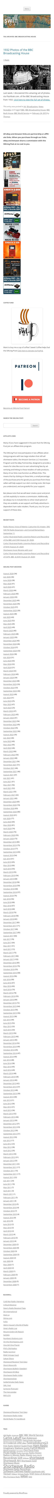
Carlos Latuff (12, 1438)
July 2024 (7, 657)
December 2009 (9, 1244)
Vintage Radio (23, 1474)
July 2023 (7, 697)
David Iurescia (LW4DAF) (12, 1440)
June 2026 (7, 580)
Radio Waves (26, 1455)
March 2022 (8, 751)
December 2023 (9, 681)
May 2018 (7, 905)
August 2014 (8, 1056)
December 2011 (9, 1164)
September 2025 (10, 610)
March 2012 (8, 1154)
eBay (24, 1443)
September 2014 (10, 1053)
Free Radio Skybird (12, 1445)
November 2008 (9, 1284)
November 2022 (9, 724)
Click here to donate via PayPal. (30, 350)
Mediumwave (9, 1450)
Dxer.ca (6, 1315)
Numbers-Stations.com (12, 1338)
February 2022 (9, 754)
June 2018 (7, 902)
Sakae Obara (8, 1358)
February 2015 (9, 1036)
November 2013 (9, 1087)
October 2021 (8, 768)
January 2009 (8, 1278)
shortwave (36, 1457)
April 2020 (7, 828)
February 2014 (9, 1076)
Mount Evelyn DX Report (13, 1331)
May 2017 (7, 946)
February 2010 (9, 1237)
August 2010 (8, 1217)
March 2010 (8, 1234)
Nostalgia (7, 110)
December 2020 (9, 801)
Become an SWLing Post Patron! (16, 408)
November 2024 (9, 644)
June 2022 (7, 741)
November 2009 (9, 1248)
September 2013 (10, 1093)
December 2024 (9, 640)
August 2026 (8, 573)
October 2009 (8, 1251)
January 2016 (8, 999)
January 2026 (8, 597)
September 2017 (10, 932)
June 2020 (7, 822)
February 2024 (9, 674)
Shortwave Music (11, 1463)
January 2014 (8, 1080)
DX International (10, 1311)
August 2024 (8, 654)
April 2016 (7, 989)
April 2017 (7, 949)
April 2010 (7, 1231)
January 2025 (8, 637)
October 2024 (8, 647)
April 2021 (7, 788)
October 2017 (8, 929)
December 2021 (9, 761)
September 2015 (10, 1013)
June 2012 (7, 1144)
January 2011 (8, 1201)
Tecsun (7, 1473)
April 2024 (7, 667)
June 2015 (7, 1023)
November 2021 (9, 765)
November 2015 (9, 1006)
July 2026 (7, 577)
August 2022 (8, 734)
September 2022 (10, 731)
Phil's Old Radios (10, 1348)
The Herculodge (9, 1392)
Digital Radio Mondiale (32, 1440)
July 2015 (7, 1019)
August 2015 (8, 1016)
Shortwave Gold (29, 1460)
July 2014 (7, 1060)
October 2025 (8, 607)
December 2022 (9, 721)
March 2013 (8, 1113)
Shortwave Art (12, 1460)
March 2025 (8, 630)
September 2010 (10, 1214)
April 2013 (7, 1110)
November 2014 (9, 1046)
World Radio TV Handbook (14, 1419)
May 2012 (7, 1147)
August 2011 (8, 1177)
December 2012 (9, 1123)
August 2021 (8, 775)
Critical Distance (9, 1305)
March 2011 (8, 1194)
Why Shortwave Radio (11, 1477)
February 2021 (9, 795)
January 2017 (8, 959)
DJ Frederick (9, 1442)
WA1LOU (7, 1395)
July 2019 (7, 858)
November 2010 (9, 1207)
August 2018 (8, 895)
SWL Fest (7, 1385)
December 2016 (9, 962)
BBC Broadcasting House (35, 110)
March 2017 (8, 952)
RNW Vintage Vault (11, 1355)
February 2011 (9, 1197)
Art (25, 106)
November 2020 (9, 805)
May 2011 (7, 1187)
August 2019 (8, 855)
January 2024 (8, 677)
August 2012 (8, 1137)
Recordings (10, 1458)
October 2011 (8, 1170)
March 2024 (8, 671)
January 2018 (8, 919)
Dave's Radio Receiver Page (14, 1308)
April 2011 (7, 1191)
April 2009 (7, 1268)
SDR (20, 1457)
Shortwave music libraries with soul (17, 550)
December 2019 (9, 842)
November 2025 (9, 604)
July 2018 (7, 899)
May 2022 (7, 744)
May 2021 (7, 785)
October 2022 (8, 728)
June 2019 (7, 862)
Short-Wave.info (10, 1365)
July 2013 (7, 1100)
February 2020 (9, 835)
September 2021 (10, 771)
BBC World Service (21, 113)
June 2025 (7, 620)
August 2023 (8, 694)
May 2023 (7, 704)
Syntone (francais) (10, 1388)
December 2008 (9, 1281)
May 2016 (7, 986)
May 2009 (7, 1264)
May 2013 (7, 1107)
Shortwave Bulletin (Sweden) (15, 1368)
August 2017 (8, 936)
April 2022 (7, 748)
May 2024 (7, 664)
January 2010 (8, 1241)
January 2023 (8, 718)
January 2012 (8, 1160)
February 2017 (9, 956)
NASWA (6, 1335)
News (41, 106)
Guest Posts (26, 1445)
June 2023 (7, 701)
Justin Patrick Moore (34, 1448)
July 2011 (7, 1180)
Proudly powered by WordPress (15, 1493)
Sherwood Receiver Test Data (15, 1362)
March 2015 (8, 1033)
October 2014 (8, 1050)
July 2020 (7, 818)
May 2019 (7, 865)
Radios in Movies (11, 1455)
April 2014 (7, 1070)
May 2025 (7, 624)
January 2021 (8, 798)
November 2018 (9, 885)
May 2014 (7, 1066)
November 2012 (9, 1127)
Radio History (35, 1452)
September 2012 (10, 1134)
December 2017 (9, 922)
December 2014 (9, 1043)
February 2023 (9, 714)
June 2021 (7, 781)
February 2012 (9, 1157)
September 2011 (10, 1174)
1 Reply (6, 60)
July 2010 (7, 1221)
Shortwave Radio (18, 1466)
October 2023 (8, 687)
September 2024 (10, 650)
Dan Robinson (29, 1438)
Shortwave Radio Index (12, 1375)
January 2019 (8, 879)
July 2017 (7, 939)
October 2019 (8, 848)
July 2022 (7, 738)
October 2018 (8, 889)
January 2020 (8, 838)
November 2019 (9, 845)
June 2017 (7, 942)
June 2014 (7, 1063)
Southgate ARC (38, 1471)
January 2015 (8, 1040)
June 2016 (7, 983)
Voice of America (42, 1473)
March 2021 (8, 791)
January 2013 (8, 1120)
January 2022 (8, 758)
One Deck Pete (31, 1450)
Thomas (6, 116)
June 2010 (7, 1224)
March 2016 (8, 993)
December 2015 (9, 1003)
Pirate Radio (9, 1452)
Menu (27, 9)
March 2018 (8, 912)
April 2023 (7, 708)
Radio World (37, 1455)
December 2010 (9, 1204)
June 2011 (7, 1184)
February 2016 (9, 996)
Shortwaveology (10, 1378)
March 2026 (8, 590)
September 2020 (10, 811)
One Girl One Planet (11, 1345)
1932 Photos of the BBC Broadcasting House (18, 51)
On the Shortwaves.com (13, 1341)
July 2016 (7, 979)
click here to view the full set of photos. (32, 99)
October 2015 (8, 1009)
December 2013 (9, 1083)
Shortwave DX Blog (11, 1372)
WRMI (24, 1476)
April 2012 (7, 1150)
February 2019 (9, 875)
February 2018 (9, 915)
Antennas (15, 1435)
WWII (30, 1477)
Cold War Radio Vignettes (13, 1301)
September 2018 (10, 892)
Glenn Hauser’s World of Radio (15, 1325)
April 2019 (7, 869)
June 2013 (7, 1103)
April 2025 (7, 627)
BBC (23, 110)
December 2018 (9, 882)
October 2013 (8, 1090)
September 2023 (10, 691)
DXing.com (7, 1318)
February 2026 (9, 593)
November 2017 (9, 926)
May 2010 (7, 1227)
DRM (19, 1442)
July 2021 (7, 778)
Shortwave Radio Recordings (16, 1469)
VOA (31, 1473)
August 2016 (8, 976)
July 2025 (7, 617)
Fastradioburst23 (37, 1442)
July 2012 (7, 1140)
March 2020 (8, 832)
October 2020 (8, 808)
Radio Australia (23, 1453)
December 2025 (9, 600)
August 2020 (8, 815)
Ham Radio (40, 1445)
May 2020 (7, 825)
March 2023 (8, 711)
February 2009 (9, 1274)
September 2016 (10, 973)
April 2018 (7, 909)
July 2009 (7, 1261)
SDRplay (26, 1458)
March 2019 (8, 872)
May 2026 (7, 583)
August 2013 (8, 1097)
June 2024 (7, 661)
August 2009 (8, 1258)
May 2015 (7, 1026)
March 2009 (8, 1271)
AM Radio (7, 1435)
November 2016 (9, 966)
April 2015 (7, 1030)
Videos (14, 1474)
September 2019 (10, 852)
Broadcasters (32, 106)
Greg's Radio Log (10, 1328)
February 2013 (9, 1117)
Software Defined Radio (17, 1471)
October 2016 (8, 969)
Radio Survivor (9, 1352)
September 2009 (10, 1254)
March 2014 (8, 1073)
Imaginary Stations (13, 1448)
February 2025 (9, 634)
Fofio (5, 1321)
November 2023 (9, 684)
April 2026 (7, 587)
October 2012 (8, 1130)
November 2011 (9, 1167)
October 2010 (8, 1211)
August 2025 (8, 614)
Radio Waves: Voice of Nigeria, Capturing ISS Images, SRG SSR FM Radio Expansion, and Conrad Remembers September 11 (26, 530)
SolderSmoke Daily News (13, 1382)
